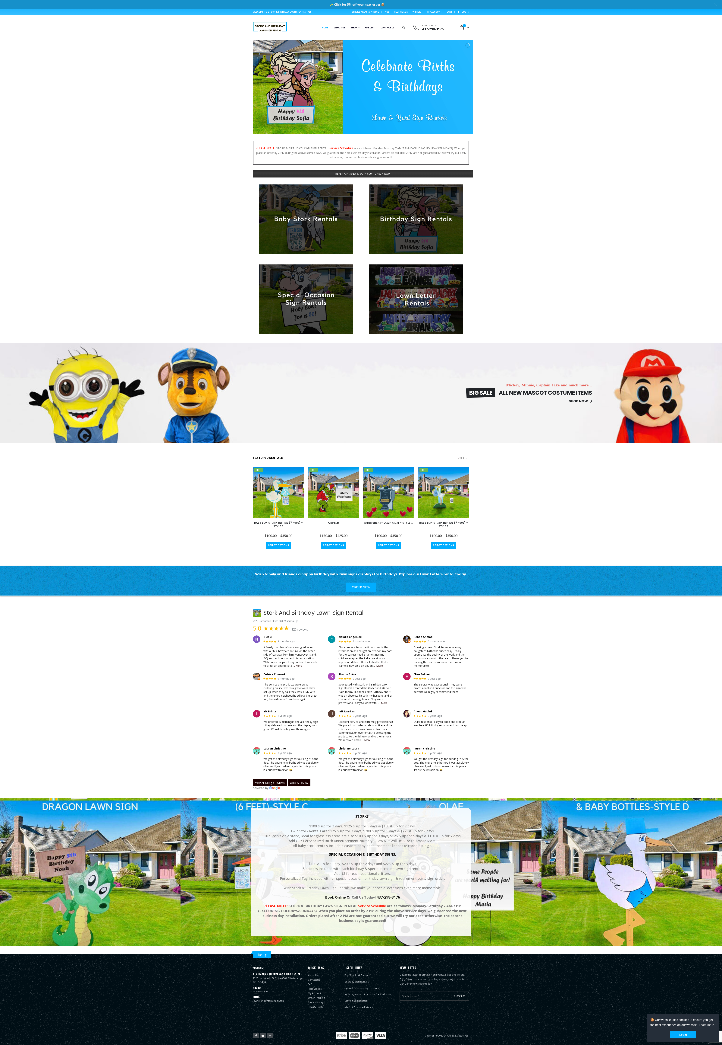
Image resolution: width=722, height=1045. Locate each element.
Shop (354, 27)
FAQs (386, 11)
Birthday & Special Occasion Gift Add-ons (368, 994)
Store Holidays (316, 1002)
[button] (404, 27)
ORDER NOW (361, 587)
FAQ (310, 984)
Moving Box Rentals (356, 1000)
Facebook (256, 1035)
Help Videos (401, 11)
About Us (339, 27)
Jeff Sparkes (346, 711)
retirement (408, 878)
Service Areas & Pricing (365, 11)
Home (325, 27)
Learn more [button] (706, 1025)
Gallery (370, 27)
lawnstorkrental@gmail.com (268, 1000)
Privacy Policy (315, 1006)
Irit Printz (269, 711)
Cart (449, 11)
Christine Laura (348, 748)
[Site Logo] (270, 27)
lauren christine (424, 748)
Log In (465, 11)
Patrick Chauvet (274, 674)
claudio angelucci (350, 637)
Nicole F (268, 637)
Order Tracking (316, 997)
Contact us (314, 979)
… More (297, 665)
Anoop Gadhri (423, 711)
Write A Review (299, 783)
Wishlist (418, 11)
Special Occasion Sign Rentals (362, 988)
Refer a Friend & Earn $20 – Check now (363, 173)
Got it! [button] (683, 1034)
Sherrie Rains (347, 674)
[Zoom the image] (306, 186)
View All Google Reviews (270, 783)
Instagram (270, 1035)
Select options (278, 545)
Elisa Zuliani (422, 674)
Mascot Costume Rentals (359, 1007)
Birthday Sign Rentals (357, 981)
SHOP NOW (579, 401)
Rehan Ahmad (423, 637)
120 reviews (299, 629)
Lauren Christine (274, 748)
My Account (434, 11)
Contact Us (387, 27)
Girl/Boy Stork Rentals (357, 975)
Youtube (263, 1035)
